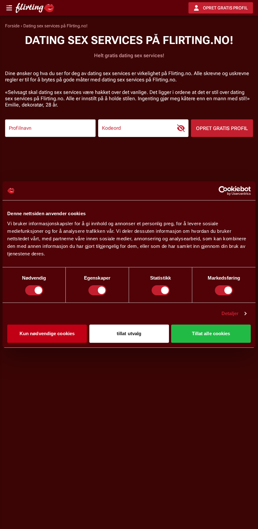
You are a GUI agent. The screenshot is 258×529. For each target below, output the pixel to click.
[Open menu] (9, 7)
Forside (12, 25)
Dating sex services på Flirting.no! (55, 25)
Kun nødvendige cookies (47, 333)
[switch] (97, 290)
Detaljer (230, 313)
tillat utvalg (129, 333)
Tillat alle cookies (211, 333)
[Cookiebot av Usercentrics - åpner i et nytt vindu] (223, 190)
